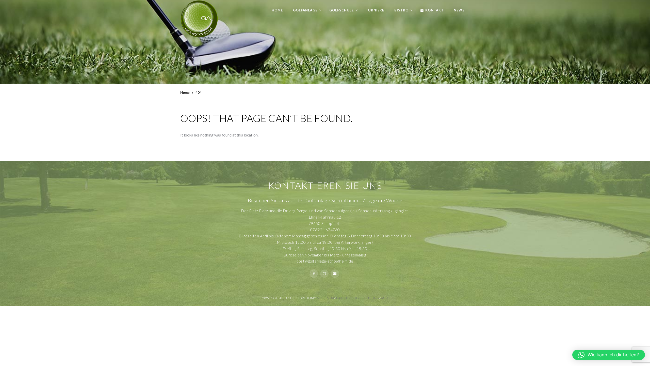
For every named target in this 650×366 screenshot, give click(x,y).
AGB (384, 298)
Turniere (375, 10)
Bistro (401, 10)
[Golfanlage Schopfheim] (199, 19)
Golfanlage (305, 10)
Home (277, 10)
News (459, 10)
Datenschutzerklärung (357, 298)
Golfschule (341, 10)
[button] (608, 355)
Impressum (325, 298)
